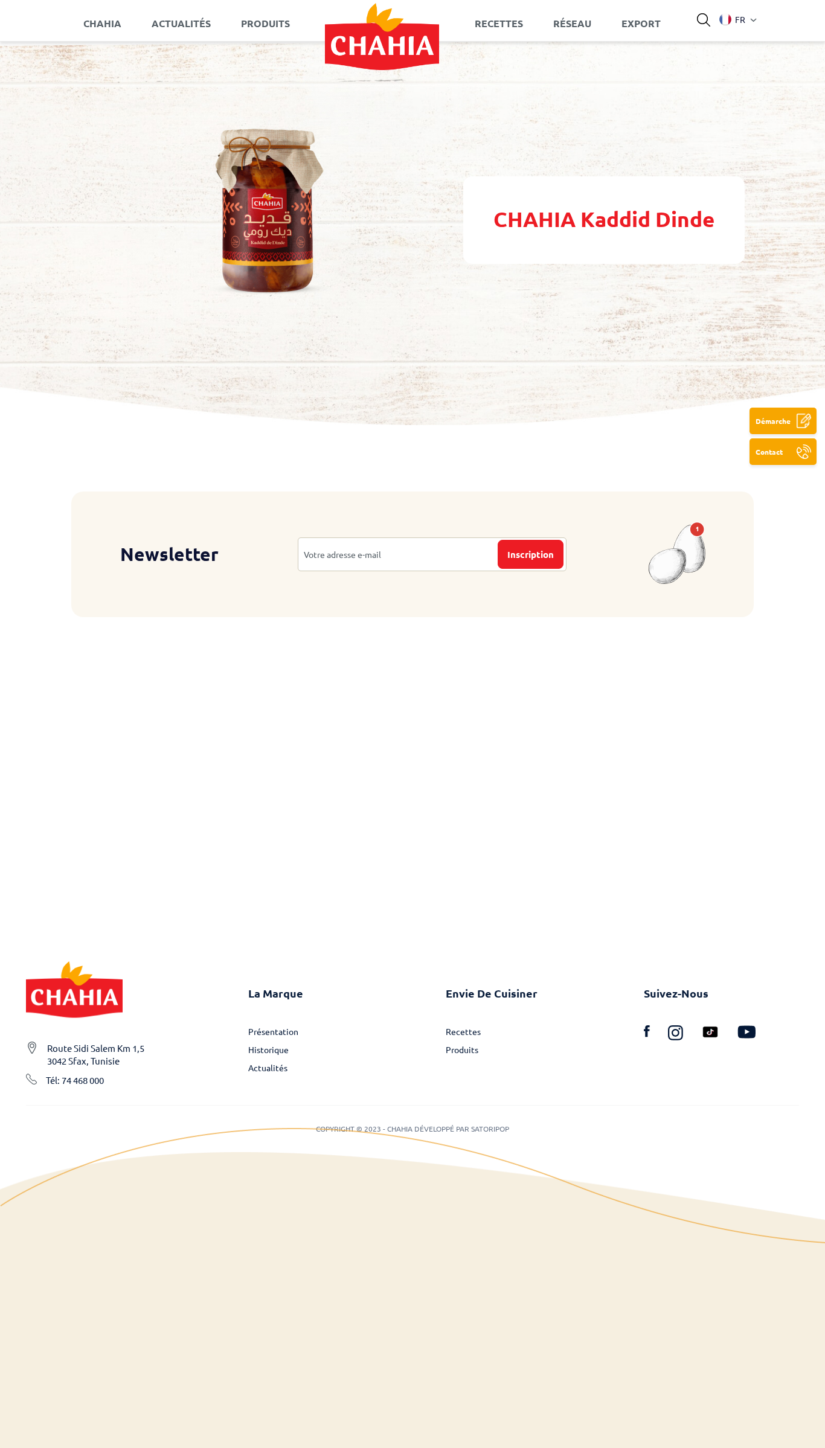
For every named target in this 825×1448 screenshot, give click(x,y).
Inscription (530, 554)
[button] (732, 19)
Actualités (267, 1067)
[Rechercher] (703, 20)
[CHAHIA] (382, 23)
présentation (273, 1031)
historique (268, 1049)
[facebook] (656, 1034)
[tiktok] (719, 1034)
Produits (462, 1049)
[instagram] (684, 1034)
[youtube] (746, 1034)
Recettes (463, 1031)
